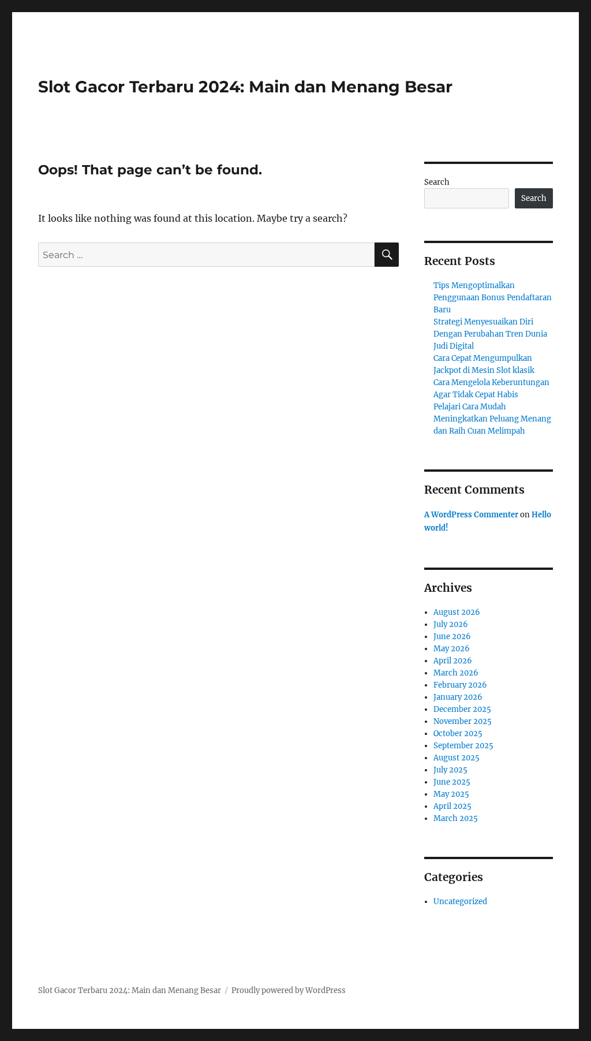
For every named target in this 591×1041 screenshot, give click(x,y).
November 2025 (462, 721)
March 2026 (455, 673)
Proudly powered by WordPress (288, 990)
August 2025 (456, 758)
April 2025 (452, 806)
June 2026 (452, 636)
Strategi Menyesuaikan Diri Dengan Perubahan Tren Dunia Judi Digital (490, 334)
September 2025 (463, 746)
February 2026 (460, 685)
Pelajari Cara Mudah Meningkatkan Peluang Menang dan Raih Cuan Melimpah (492, 419)
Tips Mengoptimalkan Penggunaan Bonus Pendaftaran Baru (492, 298)
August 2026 (456, 612)
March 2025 (455, 818)
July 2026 (450, 624)
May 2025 (451, 794)
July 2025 (450, 770)
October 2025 (457, 733)
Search (437, 182)
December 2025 (462, 709)
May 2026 (451, 649)
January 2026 (457, 697)
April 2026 (452, 661)
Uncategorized (460, 901)
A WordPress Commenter (471, 515)
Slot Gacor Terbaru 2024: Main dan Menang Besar (245, 86)
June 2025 (451, 782)
